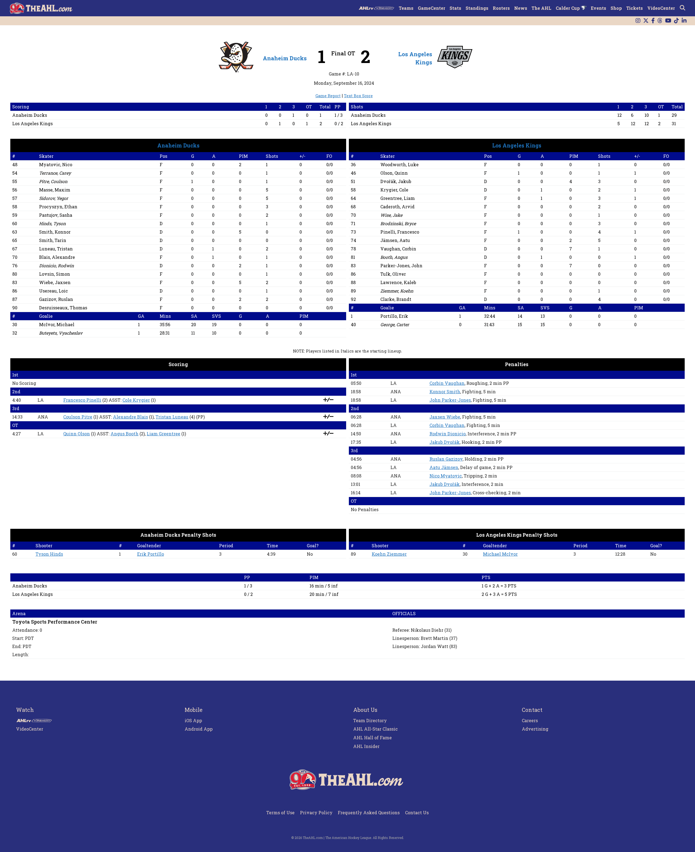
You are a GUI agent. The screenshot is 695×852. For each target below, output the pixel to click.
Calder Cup (568, 8)
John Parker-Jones (450, 400)
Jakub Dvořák (444, 442)
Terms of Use (280, 812)
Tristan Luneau (172, 417)
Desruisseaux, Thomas (63, 307)
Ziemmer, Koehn (396, 291)
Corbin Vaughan (447, 383)
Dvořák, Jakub (395, 181)
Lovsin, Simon (54, 274)
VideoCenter (661, 8)
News (520, 8)
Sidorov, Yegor (53, 198)
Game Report (328, 95)
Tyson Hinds (49, 554)
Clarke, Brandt (395, 299)
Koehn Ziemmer (389, 554)
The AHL (541, 8)
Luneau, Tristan (56, 248)
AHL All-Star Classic (375, 729)
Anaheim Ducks (285, 58)
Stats (455, 8)
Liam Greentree (163, 433)
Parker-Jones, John (401, 265)
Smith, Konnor (55, 232)
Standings (477, 8)
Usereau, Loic (53, 291)
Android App (199, 729)
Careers (530, 720)
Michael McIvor (500, 554)
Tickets (634, 8)
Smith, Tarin (52, 240)
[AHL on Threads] (660, 21)
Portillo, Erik (394, 316)
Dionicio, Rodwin (56, 265)
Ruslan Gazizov (446, 459)
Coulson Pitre (77, 417)
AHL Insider (366, 746)
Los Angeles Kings (32, 123)
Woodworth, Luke (399, 164)
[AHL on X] (646, 21)
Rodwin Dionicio (447, 433)
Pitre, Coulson (53, 181)
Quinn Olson (76, 433)
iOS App (193, 720)
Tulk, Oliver (393, 274)
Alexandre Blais (130, 417)
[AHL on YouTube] (668, 21)
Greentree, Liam (397, 198)
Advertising (535, 729)
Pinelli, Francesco (399, 232)
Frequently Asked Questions (369, 812)
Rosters (501, 8)
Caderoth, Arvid (397, 206)
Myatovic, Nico (55, 164)
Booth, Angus (393, 257)
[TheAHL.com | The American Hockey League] (41, 8)
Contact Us (417, 812)
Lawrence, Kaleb (398, 282)
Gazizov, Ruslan (56, 299)
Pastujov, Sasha (55, 215)
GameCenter (431, 8)
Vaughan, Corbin (398, 248)
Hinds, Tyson (52, 223)
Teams (406, 8)
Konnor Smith (444, 391)
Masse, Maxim (54, 190)
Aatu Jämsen (443, 467)
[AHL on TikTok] (676, 21)
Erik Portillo (150, 554)
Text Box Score (358, 95)
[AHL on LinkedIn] (684, 21)
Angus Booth (124, 433)
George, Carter (394, 324)
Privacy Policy (316, 812)
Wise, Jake (391, 215)
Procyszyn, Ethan (58, 206)
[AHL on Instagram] (638, 21)
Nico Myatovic (445, 476)
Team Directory (370, 720)
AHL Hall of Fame (372, 737)
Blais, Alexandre (57, 257)
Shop (616, 8)
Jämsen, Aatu (395, 240)
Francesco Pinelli (82, 400)
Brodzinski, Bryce (398, 223)
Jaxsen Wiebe (444, 417)
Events (598, 8)
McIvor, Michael (56, 324)
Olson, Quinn (394, 173)
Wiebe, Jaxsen (55, 282)
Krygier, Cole (394, 190)
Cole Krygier (136, 400)
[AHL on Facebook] (653, 21)
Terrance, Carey (55, 173)
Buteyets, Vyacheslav (60, 333)
